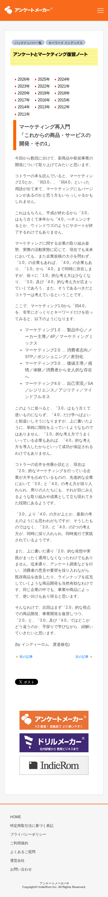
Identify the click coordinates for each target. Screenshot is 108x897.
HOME (15, 817)
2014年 (24, 107)
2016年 (44, 100)
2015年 (64, 100)
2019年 (44, 93)
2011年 (24, 114)
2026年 (24, 79)
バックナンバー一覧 (28, 43)
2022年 (44, 86)
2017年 (24, 100)
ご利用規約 (19, 843)
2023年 (24, 86)
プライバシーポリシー (28, 834)
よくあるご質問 (22, 852)
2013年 (44, 107)
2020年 (24, 93)
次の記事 (84, 656)
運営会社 (17, 860)
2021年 (64, 86)
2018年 (64, 93)
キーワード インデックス (65, 43)
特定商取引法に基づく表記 (31, 826)
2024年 (64, 79)
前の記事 (24, 656)
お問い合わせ (21, 869)
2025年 (44, 79)
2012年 (64, 107)
